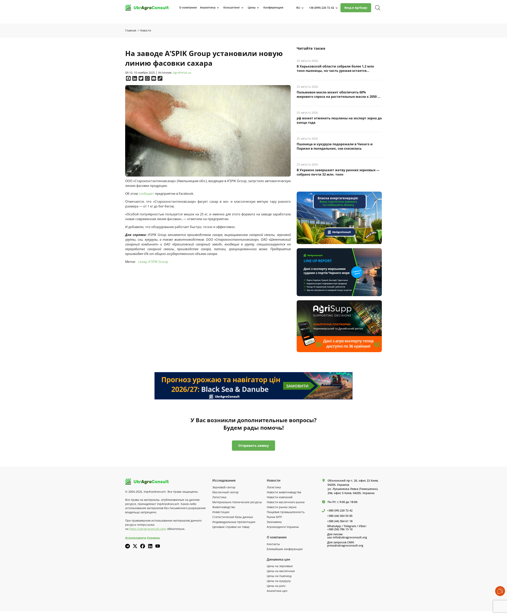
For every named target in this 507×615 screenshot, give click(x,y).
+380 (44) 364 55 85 (340, 516)
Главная (130, 30)
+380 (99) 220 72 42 (340, 510)
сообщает (146, 193)
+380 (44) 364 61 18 (340, 521)
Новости (145, 30)
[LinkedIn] (150, 546)
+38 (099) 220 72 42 (321, 8)
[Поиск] (378, 8)
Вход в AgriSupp (355, 8)
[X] (135, 546)
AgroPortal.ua (182, 72)
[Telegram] (127, 546)
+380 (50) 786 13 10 (340, 529)
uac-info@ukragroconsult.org (347, 537)
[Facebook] (142, 546)
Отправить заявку (253, 445)
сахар (142, 261)
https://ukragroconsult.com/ (147, 529)
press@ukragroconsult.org (345, 545)
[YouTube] (157, 546)
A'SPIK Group (158, 261)
